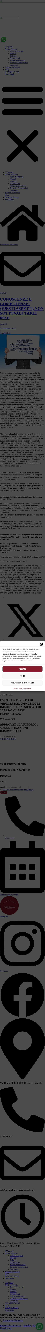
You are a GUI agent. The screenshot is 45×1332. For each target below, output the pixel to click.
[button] (41, 644)
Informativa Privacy (25, 688)
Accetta (22, 669)
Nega (22, 676)
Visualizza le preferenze (22, 682)
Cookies (15, 688)
